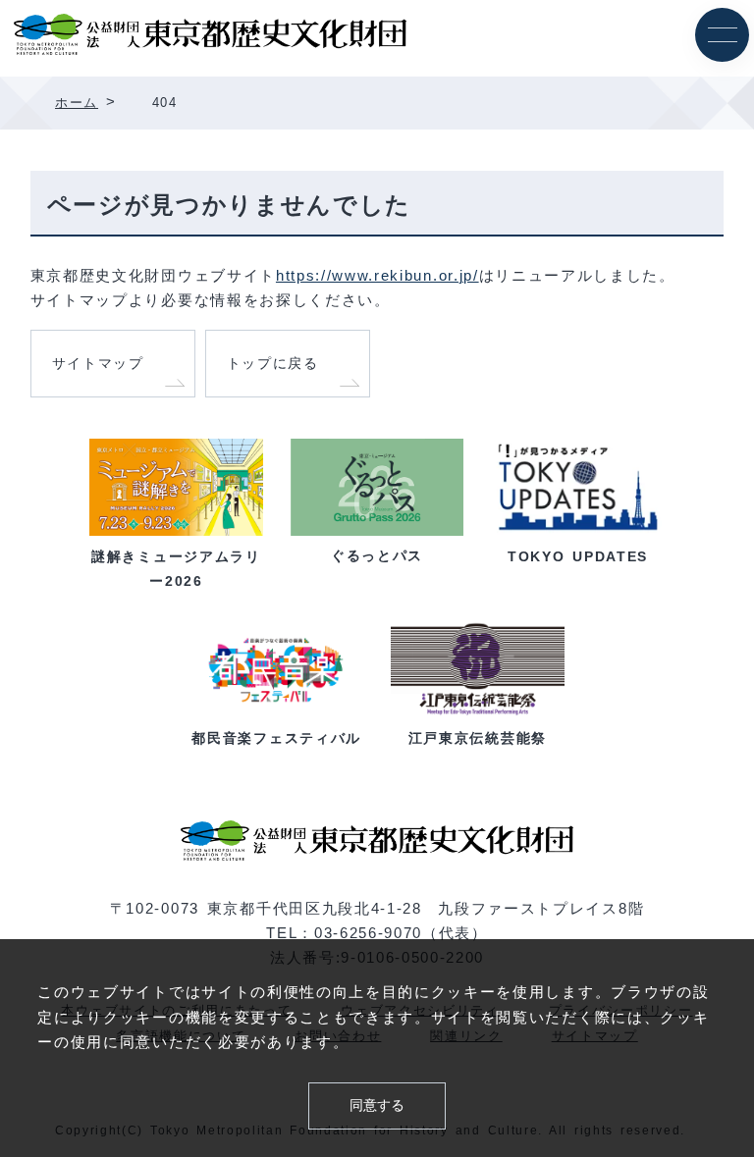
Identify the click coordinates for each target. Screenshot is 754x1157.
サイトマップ (98, 363)
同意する (377, 1105)
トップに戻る (273, 363)
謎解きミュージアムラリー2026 (175, 568)
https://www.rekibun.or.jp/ (377, 276)
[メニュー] (722, 35)
